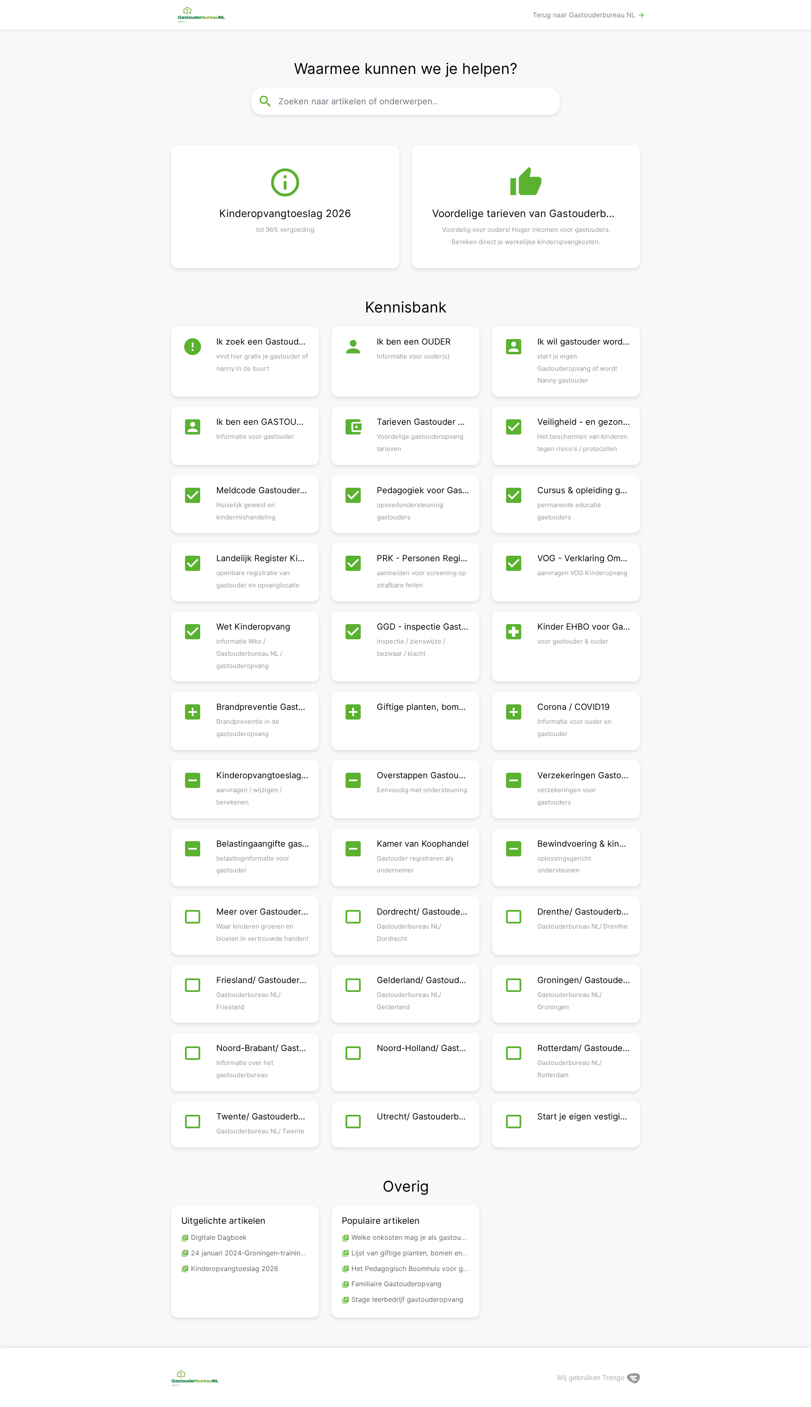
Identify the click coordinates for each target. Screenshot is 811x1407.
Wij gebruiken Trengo (592, 1377)
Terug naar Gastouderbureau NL (589, 15)
